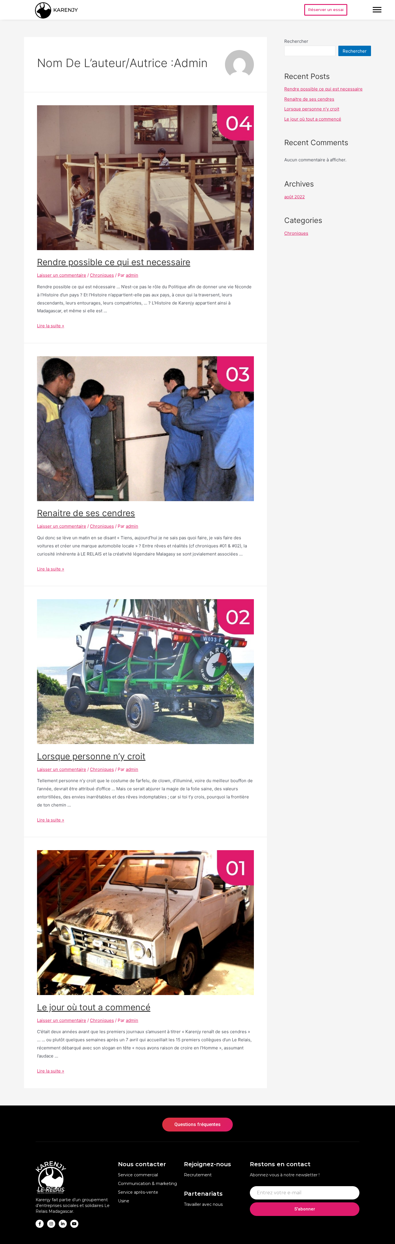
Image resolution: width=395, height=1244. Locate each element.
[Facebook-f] (40, 1224)
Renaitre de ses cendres (86, 513)
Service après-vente (138, 1192)
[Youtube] (74, 1224)
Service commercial (138, 1174)
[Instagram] (51, 1224)
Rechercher (296, 41)
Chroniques (102, 275)
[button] (325, 10)
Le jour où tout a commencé (93, 1007)
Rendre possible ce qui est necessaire (113, 262)
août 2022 (294, 197)
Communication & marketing (147, 1183)
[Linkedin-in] (63, 1224)
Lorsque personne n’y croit (91, 756)
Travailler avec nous (203, 1204)
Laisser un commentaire (61, 275)
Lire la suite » (50, 325)
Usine (123, 1201)
